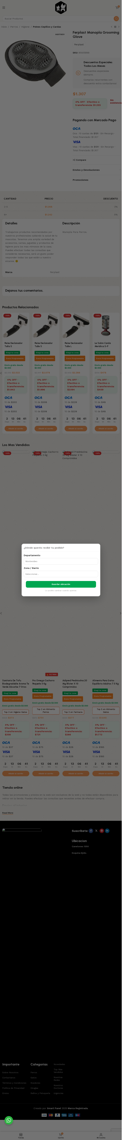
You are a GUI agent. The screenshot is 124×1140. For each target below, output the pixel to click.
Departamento (32, 555)
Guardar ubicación (61, 584)
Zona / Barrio (31, 568)
